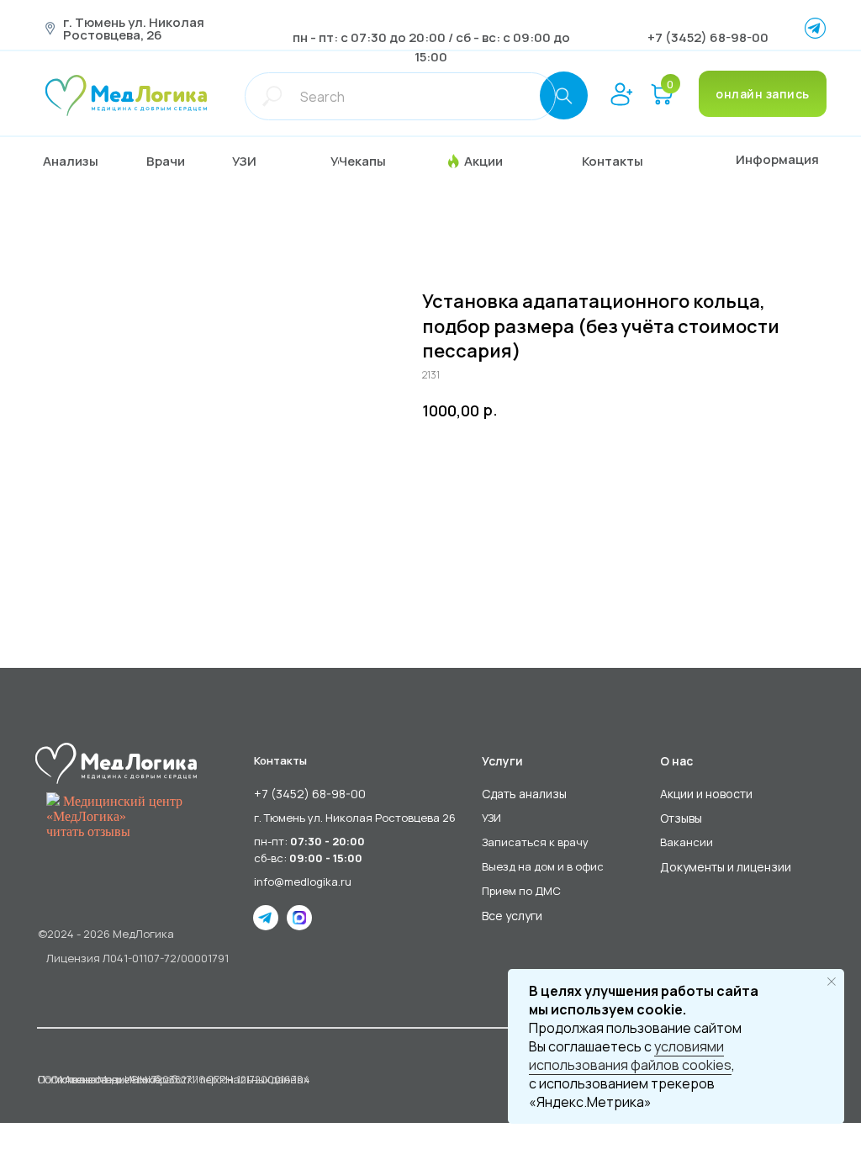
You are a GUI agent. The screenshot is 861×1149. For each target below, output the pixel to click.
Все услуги (512, 916)
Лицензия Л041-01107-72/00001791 (137, 958)
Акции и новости (706, 794)
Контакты (280, 760)
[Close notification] (831, 981)
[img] (126, 95)
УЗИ (491, 817)
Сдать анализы (524, 794)
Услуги (502, 761)
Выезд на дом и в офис (543, 866)
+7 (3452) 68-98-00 (708, 37)
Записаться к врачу (535, 842)
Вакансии (686, 842)
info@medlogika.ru (302, 881)
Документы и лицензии (725, 867)
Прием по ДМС (521, 890)
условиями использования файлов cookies (630, 1055)
